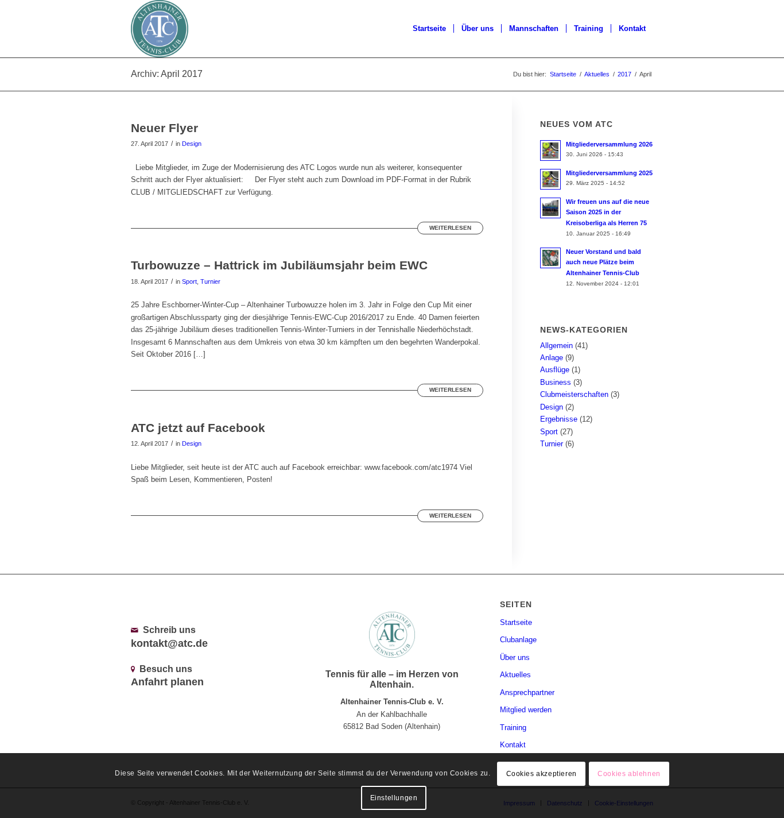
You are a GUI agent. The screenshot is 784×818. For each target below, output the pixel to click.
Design (191, 143)
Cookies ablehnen (629, 773)
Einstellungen (394, 798)
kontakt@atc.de (169, 643)
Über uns (515, 657)
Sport (189, 281)
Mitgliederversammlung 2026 (609, 144)
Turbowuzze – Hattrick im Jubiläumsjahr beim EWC (279, 265)
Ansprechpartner (527, 692)
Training (513, 727)
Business (555, 382)
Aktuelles (515, 674)
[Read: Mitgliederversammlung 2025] (550, 179)
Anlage (551, 357)
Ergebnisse (558, 419)
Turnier (210, 281)
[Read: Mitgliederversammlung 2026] (550, 150)
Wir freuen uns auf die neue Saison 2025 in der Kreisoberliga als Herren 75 (607, 212)
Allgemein (556, 345)
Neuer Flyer (164, 127)
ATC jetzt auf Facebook (198, 427)
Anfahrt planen (167, 682)
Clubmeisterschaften (574, 394)
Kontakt (513, 744)
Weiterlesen (450, 228)
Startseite (516, 622)
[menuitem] (429, 28)
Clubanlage (518, 639)
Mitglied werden (526, 709)
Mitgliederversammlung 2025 (609, 172)
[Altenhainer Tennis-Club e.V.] (159, 28)
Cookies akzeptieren (541, 773)
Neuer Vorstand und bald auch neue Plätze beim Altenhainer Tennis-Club (603, 262)
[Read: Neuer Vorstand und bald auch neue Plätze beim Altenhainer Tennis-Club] (550, 258)
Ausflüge (554, 369)
